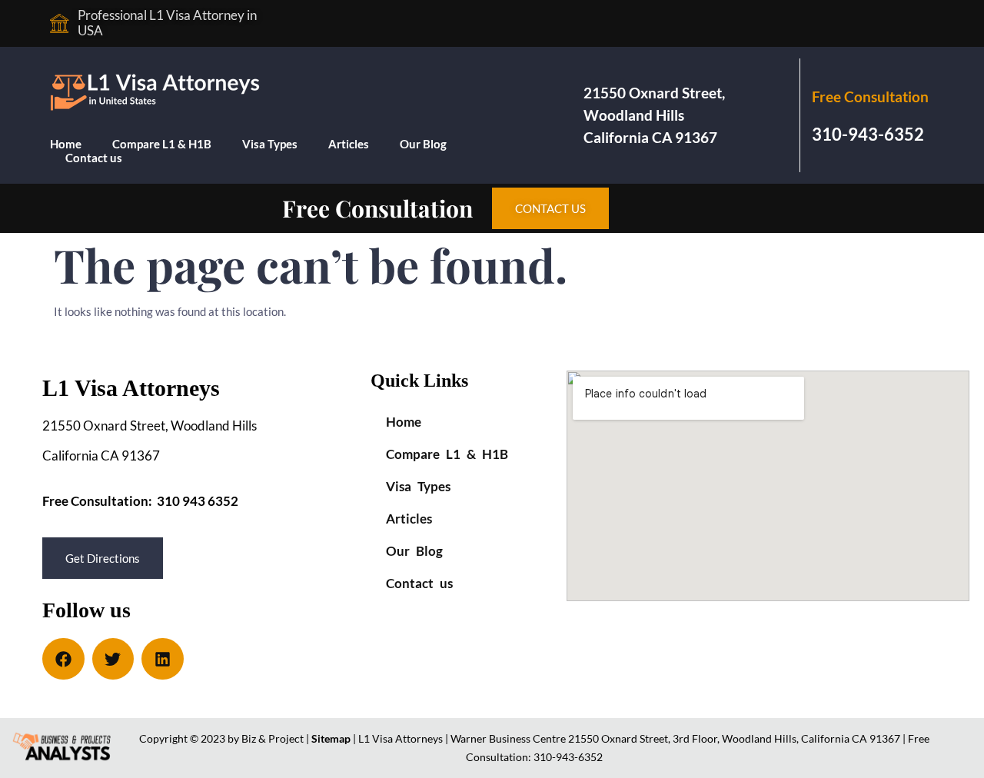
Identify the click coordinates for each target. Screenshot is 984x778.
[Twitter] (113, 659)
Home (65, 144)
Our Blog (423, 144)
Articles (348, 144)
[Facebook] (63, 659)
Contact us (93, 158)
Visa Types (270, 144)
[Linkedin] (162, 659)
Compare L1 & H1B (161, 144)
